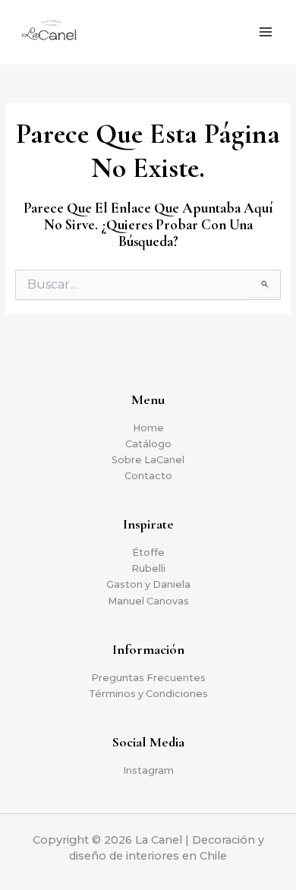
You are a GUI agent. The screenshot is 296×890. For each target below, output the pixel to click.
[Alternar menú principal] (265, 32)
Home (148, 428)
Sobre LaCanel (148, 460)
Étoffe (148, 552)
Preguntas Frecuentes (148, 677)
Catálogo (148, 444)
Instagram (148, 770)
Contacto (148, 475)
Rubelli (148, 568)
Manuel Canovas (148, 601)
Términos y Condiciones (148, 693)
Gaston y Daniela (148, 584)
